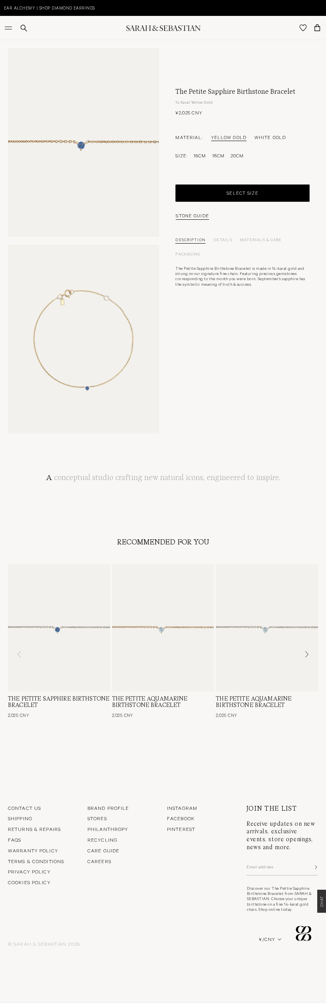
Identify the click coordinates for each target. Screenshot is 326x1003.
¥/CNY (267, 939)
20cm (237, 155)
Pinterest (181, 829)
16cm (200, 155)
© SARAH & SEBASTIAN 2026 (44, 944)
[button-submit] (315, 867)
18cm (218, 155)
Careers (99, 861)
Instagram (182, 808)
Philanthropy (107, 829)
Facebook (181, 818)
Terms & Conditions (36, 861)
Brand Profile (108, 808)
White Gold (270, 137)
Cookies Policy (29, 882)
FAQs (14, 839)
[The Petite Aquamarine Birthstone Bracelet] (163, 627)
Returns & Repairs (34, 829)
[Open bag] (317, 27)
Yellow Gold (228, 137)
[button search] (23, 28)
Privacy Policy (29, 871)
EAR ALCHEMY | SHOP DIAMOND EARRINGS (49, 7)
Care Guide (103, 850)
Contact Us (24, 808)
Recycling (102, 839)
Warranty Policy (33, 850)
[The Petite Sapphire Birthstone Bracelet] (59, 627)
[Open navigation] (9, 27)
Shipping (20, 818)
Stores (97, 818)
